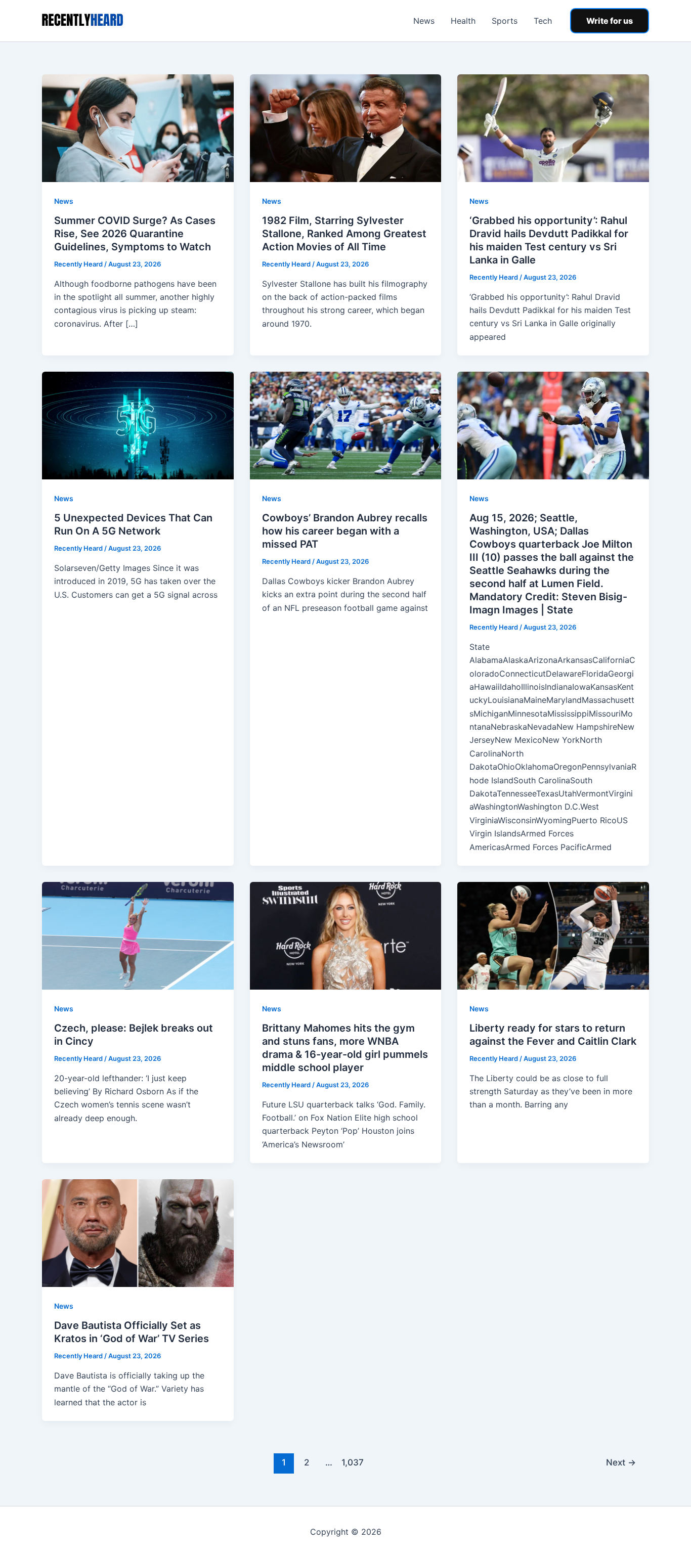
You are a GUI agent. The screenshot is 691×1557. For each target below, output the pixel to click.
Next (621, 1462)
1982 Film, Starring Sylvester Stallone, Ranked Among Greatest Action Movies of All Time (344, 233)
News (424, 21)
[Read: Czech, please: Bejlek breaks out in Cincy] (138, 935)
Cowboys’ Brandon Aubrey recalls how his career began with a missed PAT (344, 531)
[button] (609, 20)
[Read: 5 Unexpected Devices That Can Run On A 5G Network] (138, 425)
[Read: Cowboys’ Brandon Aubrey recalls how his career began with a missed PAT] (346, 425)
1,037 (351, 1462)
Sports (504, 21)
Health (463, 21)
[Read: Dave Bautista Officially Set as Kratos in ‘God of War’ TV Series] (138, 1232)
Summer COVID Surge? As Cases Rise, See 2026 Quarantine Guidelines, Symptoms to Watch (134, 233)
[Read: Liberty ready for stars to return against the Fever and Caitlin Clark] (553, 935)
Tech (543, 21)
